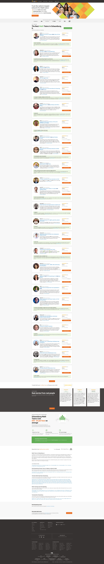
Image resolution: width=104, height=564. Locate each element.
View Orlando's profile (66, 253)
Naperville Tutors (34, 498)
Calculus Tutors (47, 491)
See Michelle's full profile (45, 56)
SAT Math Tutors (64, 491)
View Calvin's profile (66, 182)
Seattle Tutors (68, 546)
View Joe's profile (66, 127)
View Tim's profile (66, 94)
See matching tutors (35, 15)
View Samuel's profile (66, 82)
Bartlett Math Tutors (40, 480)
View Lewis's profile (66, 194)
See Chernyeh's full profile (50, 209)
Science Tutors (48, 544)
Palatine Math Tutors (47, 480)
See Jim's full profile (46, 331)
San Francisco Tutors (69, 545)
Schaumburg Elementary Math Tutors (37, 465)
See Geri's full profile (55, 153)
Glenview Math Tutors (49, 481)
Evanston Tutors (43, 499)
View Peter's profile (66, 356)
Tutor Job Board (50, 526)
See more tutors (52, 381)
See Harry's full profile (57, 223)
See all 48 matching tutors (68, 28)
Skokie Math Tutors (52, 480)
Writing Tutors (47, 549)
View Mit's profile (66, 293)
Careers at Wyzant (50, 523)
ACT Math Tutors (42, 491)
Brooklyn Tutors (55, 545)
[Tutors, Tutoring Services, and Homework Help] (34, 1)
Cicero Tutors (62, 498)
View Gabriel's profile (66, 304)
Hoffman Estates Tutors (40, 498)
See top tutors (52, 408)
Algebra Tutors (34, 543)
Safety (32, 528)
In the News (33, 530)
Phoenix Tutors (68, 544)
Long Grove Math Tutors (42, 481)
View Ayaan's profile (66, 142)
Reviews (33, 527)
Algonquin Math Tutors (35, 481)
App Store (58, 524)
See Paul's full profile (44, 40)
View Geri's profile (66, 153)
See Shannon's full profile (45, 320)
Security (33, 529)
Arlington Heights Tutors (67, 498)
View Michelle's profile (66, 56)
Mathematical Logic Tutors (60, 490)
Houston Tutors (61, 544)
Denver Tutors (54, 549)
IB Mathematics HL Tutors (68, 490)
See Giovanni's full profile (43, 239)
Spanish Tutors (48, 545)
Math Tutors (40, 545)
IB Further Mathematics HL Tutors (52, 490)
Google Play (63, 524)
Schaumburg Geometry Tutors (41, 466)
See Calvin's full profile (48, 181)
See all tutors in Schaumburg (50, 506)
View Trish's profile (66, 281)
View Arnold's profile (66, 110)
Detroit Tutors (61, 543)
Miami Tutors (61, 546)
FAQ (32, 526)
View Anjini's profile (66, 72)
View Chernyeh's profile (66, 209)
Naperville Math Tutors (35, 479)
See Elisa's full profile (46, 347)
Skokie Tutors (48, 499)
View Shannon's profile (66, 320)
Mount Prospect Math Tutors (62, 481)
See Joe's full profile (47, 127)
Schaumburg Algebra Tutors (55, 465)
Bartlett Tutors (34, 499)
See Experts (40, 1)
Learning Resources (42, 527)
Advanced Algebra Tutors (35, 490)
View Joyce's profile (66, 372)
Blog (40, 528)
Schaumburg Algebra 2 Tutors (63, 465)
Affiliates (49, 527)
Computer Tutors (34, 546)
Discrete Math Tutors (58, 491)
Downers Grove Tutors (56, 498)
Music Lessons (41, 546)
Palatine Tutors (38, 499)
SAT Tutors (47, 543)
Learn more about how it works (62, 536)
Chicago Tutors (55, 546)
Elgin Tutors (45, 498)
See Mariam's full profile (46, 270)
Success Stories (45, 1)
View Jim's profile (66, 330)
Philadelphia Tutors (68, 543)
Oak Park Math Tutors (55, 481)
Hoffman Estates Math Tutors (42, 479)
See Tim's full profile (44, 94)
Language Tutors (41, 544)
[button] (70, 54)
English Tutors (34, 549)
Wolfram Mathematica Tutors (43, 490)
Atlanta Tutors (54, 543)
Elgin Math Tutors (49, 479)
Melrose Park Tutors (53, 499)
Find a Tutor (41, 523)
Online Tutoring (42, 526)
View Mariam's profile (66, 270)
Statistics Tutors (48, 546)
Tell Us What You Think (43, 529)
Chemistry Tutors (34, 545)
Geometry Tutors (41, 543)
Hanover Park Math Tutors (39, 483)
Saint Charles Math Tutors (67, 480)
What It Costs (51, 1)
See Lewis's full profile (43, 194)
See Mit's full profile (46, 293)
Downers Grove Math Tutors (63, 479)
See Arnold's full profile (43, 110)
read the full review (61, 44)
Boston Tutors (54, 544)
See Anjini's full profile (45, 72)
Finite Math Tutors (52, 491)
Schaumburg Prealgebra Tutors (46, 465)
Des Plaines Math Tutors (55, 479)
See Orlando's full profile (43, 253)
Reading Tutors (41, 549)
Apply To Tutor (57, 1)
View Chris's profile (66, 167)
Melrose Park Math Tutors (59, 480)
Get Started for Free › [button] (69, 1)
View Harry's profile (66, 223)
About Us (33, 523)
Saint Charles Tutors (59, 499)
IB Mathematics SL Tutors (35, 491)
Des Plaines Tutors (50, 498)
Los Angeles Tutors (62, 545)
